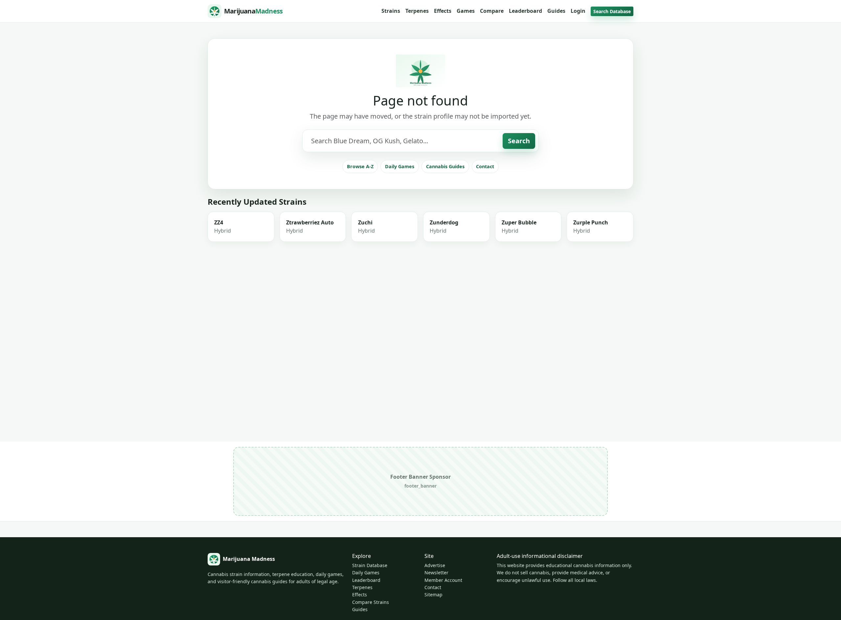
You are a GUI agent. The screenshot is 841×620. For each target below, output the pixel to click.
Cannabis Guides (445, 166)
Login (578, 10)
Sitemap (433, 594)
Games (466, 10)
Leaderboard (525, 10)
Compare (492, 10)
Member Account (443, 580)
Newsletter (436, 572)
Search (519, 140)
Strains (390, 10)
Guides (556, 10)
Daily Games (399, 166)
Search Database (612, 11)
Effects (442, 10)
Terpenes (417, 10)
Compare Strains (370, 602)
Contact (485, 166)
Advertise (434, 565)
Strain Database (369, 565)
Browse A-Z (360, 166)
